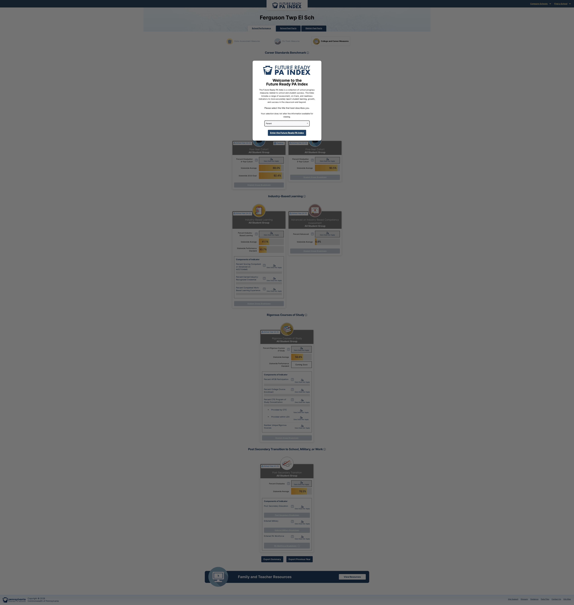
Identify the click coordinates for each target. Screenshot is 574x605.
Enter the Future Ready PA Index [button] (287, 132)
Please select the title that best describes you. (287, 108)
